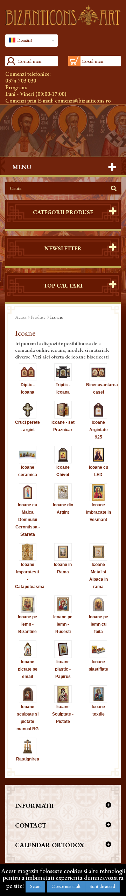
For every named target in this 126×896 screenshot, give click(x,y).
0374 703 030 (20, 80)
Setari (35, 886)
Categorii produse (63, 212)
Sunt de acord (102, 886)
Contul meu (29, 61)
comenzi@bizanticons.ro (83, 100)
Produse (38, 317)
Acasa (20, 317)
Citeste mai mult (65, 886)
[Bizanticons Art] (63, 15)
